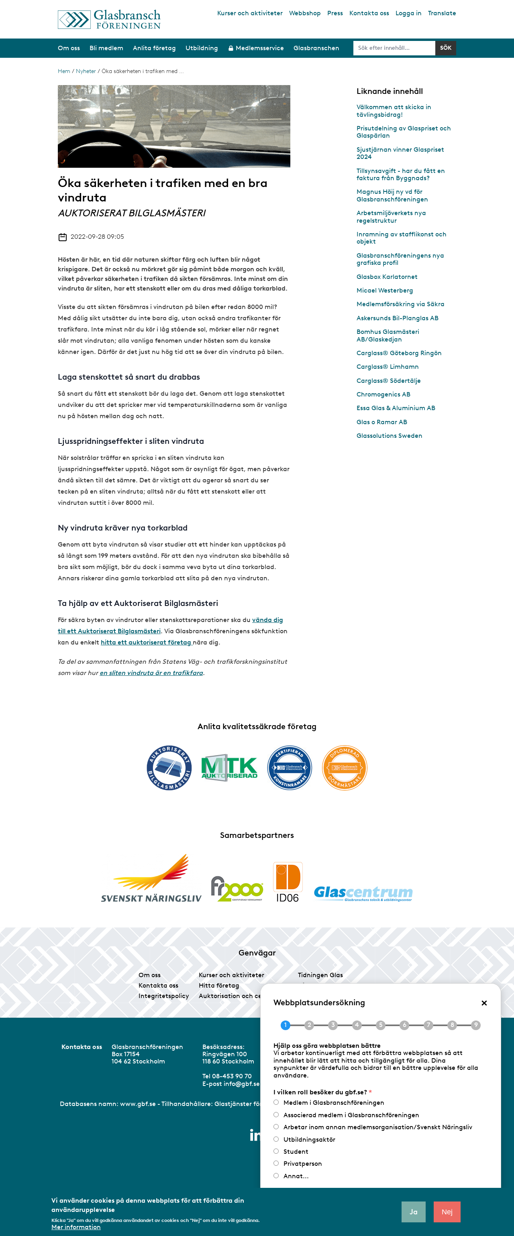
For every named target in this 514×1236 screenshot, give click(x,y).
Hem (64, 71)
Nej (447, 1212)
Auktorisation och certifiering (243, 996)
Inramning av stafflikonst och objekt (402, 237)
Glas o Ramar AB (382, 422)
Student (296, 1151)
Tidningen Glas (320, 975)
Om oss (150, 975)
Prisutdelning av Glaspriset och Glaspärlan (404, 131)
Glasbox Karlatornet (387, 277)
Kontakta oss (369, 13)
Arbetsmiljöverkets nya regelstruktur (391, 216)
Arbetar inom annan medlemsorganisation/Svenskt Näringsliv (378, 1127)
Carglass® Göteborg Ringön (399, 353)
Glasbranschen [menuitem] (316, 48)
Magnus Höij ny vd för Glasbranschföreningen (392, 195)
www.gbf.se (138, 1104)
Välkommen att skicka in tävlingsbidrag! (394, 110)
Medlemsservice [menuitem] (260, 48)
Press (335, 13)
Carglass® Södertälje (389, 380)
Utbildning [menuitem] (202, 48)
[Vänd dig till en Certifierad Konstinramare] (289, 767)
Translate (442, 13)
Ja (414, 1212)
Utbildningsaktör (309, 1139)
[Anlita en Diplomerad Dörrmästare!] (344, 768)
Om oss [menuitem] (69, 48)
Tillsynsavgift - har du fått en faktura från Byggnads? (401, 174)
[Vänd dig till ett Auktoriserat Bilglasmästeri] (169, 768)
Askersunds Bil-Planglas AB (398, 318)
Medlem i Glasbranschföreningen (334, 1102)
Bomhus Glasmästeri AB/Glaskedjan (388, 335)
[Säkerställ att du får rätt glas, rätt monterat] (229, 768)
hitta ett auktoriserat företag (146, 642)
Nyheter (86, 71)
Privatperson (303, 1163)
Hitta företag (219, 985)
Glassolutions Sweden (389, 435)
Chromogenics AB (383, 394)
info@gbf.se (242, 1084)
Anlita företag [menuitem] (154, 48)
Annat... (296, 1176)
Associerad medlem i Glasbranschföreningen (351, 1115)
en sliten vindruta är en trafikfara (151, 673)
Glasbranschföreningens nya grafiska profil (400, 259)
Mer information (76, 1227)
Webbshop (305, 13)
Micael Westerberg (385, 290)
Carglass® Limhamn (388, 366)
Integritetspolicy (164, 996)
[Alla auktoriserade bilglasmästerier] (192, 642)
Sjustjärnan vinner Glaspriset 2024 (400, 153)
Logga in (409, 13)
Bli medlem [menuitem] (106, 48)
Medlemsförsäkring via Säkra (401, 304)
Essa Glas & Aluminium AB (396, 408)
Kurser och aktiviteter (250, 13)
